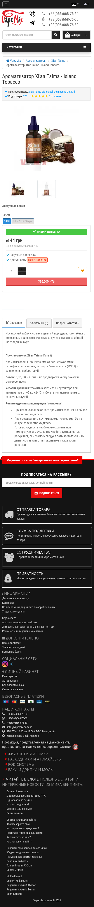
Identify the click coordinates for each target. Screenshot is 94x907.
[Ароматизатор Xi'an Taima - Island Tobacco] (46, 138)
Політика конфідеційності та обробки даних (28, 607)
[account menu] (86, 4)
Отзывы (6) (41, 323)
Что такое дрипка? (18, 804)
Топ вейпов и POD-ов (19, 865)
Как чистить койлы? (19, 837)
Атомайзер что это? (18, 824)
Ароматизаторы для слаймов (19, 622)
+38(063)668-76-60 (63, 19)
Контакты (8, 602)
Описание (16, 322)
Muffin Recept (14, 876)
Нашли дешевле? (48, 231)
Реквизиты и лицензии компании (22, 631)
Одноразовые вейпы (19, 800)
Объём (6, 215)
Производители (11, 642)
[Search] (56, 35)
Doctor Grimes (15, 869)
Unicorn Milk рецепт (18, 880)
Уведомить (46, 281)
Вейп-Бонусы (14, 893)
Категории (14, 47)
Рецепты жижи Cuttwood (21, 885)
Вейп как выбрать (17, 861)
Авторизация (10, 680)
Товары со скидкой (13, 647)
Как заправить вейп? (19, 841)
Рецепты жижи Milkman (21, 889)
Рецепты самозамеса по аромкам (27, 848)
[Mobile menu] (5, 4)
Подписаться (49, 493)
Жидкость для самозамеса (22, 852)
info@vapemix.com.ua (19, 727)
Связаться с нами (12, 689)
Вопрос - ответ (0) (67, 323)
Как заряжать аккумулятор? (23, 828)
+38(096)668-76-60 (63, 24)
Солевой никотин (17, 791)
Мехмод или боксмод (19, 808)
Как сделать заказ (13, 685)
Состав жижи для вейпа (21, 819)
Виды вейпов (15, 813)
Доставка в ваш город (15, 598)
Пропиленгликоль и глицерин (25, 832)
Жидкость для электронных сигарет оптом (28, 626)
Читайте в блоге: (22, 779)
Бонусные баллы (12, 651)
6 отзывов (55, 96)
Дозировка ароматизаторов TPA (26, 795)
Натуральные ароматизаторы (24, 856)
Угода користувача (13, 611)
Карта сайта (9, 618)
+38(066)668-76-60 (63, 13)
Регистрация (9, 676)
